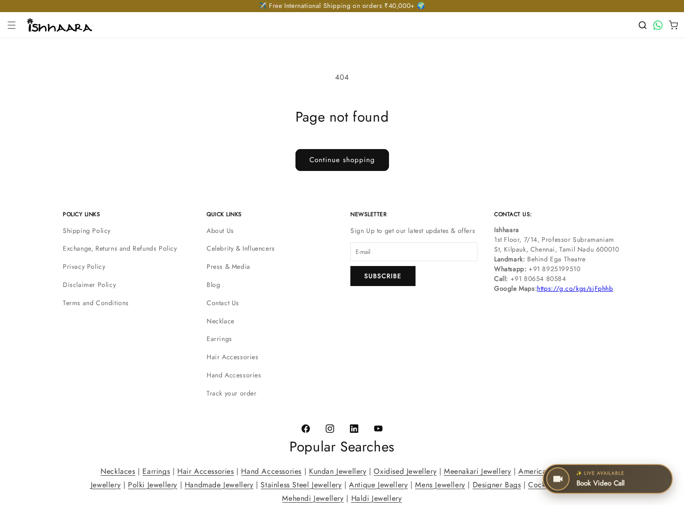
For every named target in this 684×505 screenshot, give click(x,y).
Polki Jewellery (152, 484)
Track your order (232, 393)
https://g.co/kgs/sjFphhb (575, 288)
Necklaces (118, 471)
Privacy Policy (84, 266)
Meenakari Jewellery (477, 471)
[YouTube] (378, 429)
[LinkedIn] (354, 429)
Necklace (221, 321)
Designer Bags (497, 484)
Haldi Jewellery (376, 497)
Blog (213, 284)
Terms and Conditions (96, 302)
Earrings (219, 338)
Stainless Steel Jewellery (301, 484)
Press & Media (228, 266)
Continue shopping (342, 160)
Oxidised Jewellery (405, 471)
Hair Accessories (233, 357)
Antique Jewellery (378, 484)
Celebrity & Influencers (241, 248)
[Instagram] (330, 429)
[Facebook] (305, 429)
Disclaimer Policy (89, 284)
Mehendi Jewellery (312, 497)
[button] (12, 25)
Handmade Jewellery (219, 484)
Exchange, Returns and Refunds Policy (120, 248)
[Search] (643, 25)
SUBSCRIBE (383, 276)
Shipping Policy (87, 230)
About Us (220, 230)
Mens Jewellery (440, 484)
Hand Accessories (234, 375)
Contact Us (223, 302)
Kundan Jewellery (338, 471)
